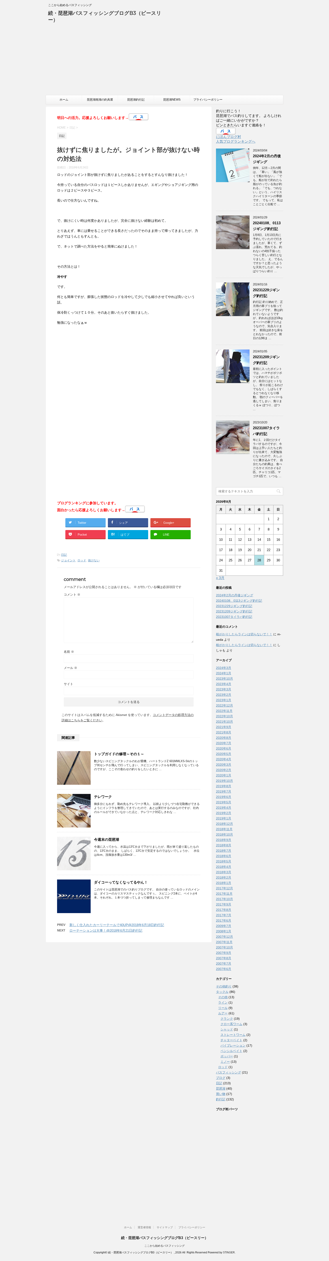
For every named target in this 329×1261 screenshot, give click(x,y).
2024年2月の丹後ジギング (234, 595)
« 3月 (220, 578)
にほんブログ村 (228, 137)
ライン (223, 1002)
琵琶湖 (220, 1088)
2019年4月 (223, 807)
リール (223, 1008)
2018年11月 (224, 829)
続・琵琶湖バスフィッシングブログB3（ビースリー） (164, 1238)
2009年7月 (223, 926)
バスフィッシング (228, 1072)
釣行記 (220, 1099)
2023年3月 (223, 689)
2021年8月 (223, 732)
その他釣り (224, 986)
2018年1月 (223, 883)
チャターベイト (231, 1040)
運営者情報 (144, 1227)
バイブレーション (233, 1045)
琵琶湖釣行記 (136, 99)
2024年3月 (223, 668)
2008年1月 (223, 931)
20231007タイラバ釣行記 (234, 617)
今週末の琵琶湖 (106, 839)
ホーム (64, 99)
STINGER (229, 1252)
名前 (69, 651)
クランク (226, 1018)
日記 (64, 554)
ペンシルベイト (231, 1051)
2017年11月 (224, 893)
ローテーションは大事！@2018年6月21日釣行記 (105, 930)
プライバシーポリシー (207, 99)
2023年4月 (223, 684)
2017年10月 (224, 899)
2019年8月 (223, 786)
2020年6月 (223, 748)
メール (70, 668)
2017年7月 (223, 915)
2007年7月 (223, 963)
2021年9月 (223, 727)
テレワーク (103, 797)
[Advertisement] (164, 61)
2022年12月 (224, 705)
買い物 (220, 1094)
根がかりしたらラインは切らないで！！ (244, 634)
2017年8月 (223, 910)
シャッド (226, 1029)
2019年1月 (223, 818)
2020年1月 (223, 775)
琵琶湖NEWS (172, 99)
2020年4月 (223, 759)
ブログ (220, 1078)
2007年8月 (223, 958)
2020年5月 (223, 754)
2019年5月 (223, 802)
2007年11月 (224, 942)
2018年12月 (224, 824)
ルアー (223, 1013)
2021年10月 (224, 721)
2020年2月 (223, 770)
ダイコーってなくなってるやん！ (121, 882)
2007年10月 (224, 947)
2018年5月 (223, 861)
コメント (72, 594)
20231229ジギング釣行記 (234, 606)
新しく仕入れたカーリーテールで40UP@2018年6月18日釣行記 (116, 925)
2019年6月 (223, 797)
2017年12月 (224, 888)
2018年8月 (223, 845)
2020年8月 (223, 737)
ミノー (225, 1061)
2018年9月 (223, 840)
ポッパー (226, 1056)
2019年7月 (223, 791)
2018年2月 (223, 877)
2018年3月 (223, 872)
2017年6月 (223, 920)
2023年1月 (223, 700)
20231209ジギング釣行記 (234, 611)
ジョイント (68, 560)
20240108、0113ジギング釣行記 (239, 600)
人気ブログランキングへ (235, 141)
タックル (222, 992)
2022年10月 (224, 716)
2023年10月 (224, 678)
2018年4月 (223, 867)
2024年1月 (223, 673)
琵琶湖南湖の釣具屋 (100, 99)
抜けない (94, 560)
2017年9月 (223, 904)
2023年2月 (223, 694)
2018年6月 (223, 856)
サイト (68, 684)
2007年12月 (224, 936)
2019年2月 (223, 813)
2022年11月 (224, 711)
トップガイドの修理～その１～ (119, 754)
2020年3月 (223, 764)
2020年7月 (223, 743)
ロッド (81, 560)
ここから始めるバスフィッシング (164, 1245)
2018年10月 (224, 834)
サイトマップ (165, 1227)
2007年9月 (223, 953)
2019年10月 (224, 780)
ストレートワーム (233, 1035)
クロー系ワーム (231, 1024)
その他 (223, 997)
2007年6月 (223, 969)
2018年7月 (223, 850)
